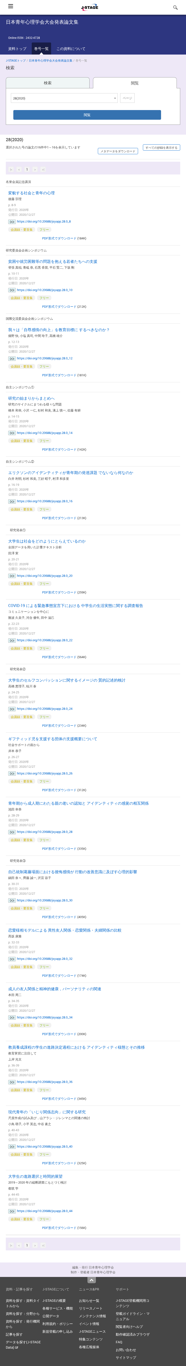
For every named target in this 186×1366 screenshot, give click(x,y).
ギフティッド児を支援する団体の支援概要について (52, 738)
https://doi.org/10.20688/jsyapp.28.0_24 (44, 708)
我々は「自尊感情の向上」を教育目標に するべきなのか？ (59, 329)
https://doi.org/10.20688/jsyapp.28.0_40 (44, 1146)
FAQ (119, 1342)
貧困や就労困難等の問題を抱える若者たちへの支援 (52, 261)
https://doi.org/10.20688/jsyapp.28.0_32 (44, 958)
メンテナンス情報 (92, 1316)
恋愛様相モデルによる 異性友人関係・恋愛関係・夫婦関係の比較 (65, 930)
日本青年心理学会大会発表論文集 (50, 60)
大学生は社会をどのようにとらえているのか (47, 541)
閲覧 (135, 83)
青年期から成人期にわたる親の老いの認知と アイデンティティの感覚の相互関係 (78, 803)
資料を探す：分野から (23, 1313)
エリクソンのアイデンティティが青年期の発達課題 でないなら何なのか (70, 472)
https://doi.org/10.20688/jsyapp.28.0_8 (44, 221)
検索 (48, 82)
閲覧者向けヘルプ (129, 1326)
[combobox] (64, 98)
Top (91, 1280)
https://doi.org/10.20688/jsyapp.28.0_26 (44, 773)
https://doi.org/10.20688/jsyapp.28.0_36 (44, 1082)
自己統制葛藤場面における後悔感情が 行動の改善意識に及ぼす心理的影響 (72, 871)
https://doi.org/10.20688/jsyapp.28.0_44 (44, 1211)
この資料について (70, 48)
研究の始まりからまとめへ (31, 398)
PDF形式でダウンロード (59, 238)
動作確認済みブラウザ (133, 1334)
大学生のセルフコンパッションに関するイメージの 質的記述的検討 (66, 680)
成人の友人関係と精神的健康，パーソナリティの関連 (54, 988)
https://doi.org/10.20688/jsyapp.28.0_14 (44, 433)
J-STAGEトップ (16, 60)
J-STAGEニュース (92, 1331)
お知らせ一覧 (89, 1300)
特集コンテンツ (91, 1339)
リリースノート (91, 1308)
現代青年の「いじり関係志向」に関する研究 (47, 1112)
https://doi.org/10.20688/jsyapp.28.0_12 (44, 358)
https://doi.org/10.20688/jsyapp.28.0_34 (44, 1017)
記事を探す (14, 1334)
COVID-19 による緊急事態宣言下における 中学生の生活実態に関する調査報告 (75, 605)
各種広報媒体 (89, 1347)
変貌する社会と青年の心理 (31, 192)
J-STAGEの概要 (54, 1300)
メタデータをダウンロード (118, 151)
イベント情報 (89, 1323)
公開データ (50, 1316)
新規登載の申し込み (57, 1331)
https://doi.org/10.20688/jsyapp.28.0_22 (44, 640)
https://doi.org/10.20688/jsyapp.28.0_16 (44, 501)
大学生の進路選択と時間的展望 (35, 1176)
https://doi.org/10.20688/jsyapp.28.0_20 (44, 575)
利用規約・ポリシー (57, 1323)
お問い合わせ (126, 1349)
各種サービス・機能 (57, 1308)
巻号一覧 (41, 48)
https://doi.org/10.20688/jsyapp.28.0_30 (44, 900)
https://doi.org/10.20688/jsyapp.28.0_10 (44, 290)
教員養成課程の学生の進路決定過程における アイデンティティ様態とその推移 (76, 1047)
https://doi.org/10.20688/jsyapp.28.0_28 (44, 831)
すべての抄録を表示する (162, 147)
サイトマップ (126, 1357)
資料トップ (17, 48)
